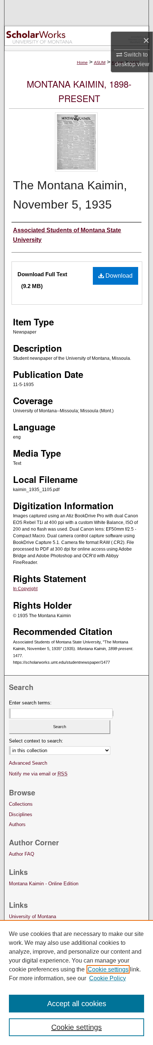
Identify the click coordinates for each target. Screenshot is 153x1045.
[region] (76, 982)
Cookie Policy (107, 978)
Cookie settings (108, 969)
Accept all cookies (76, 1004)
